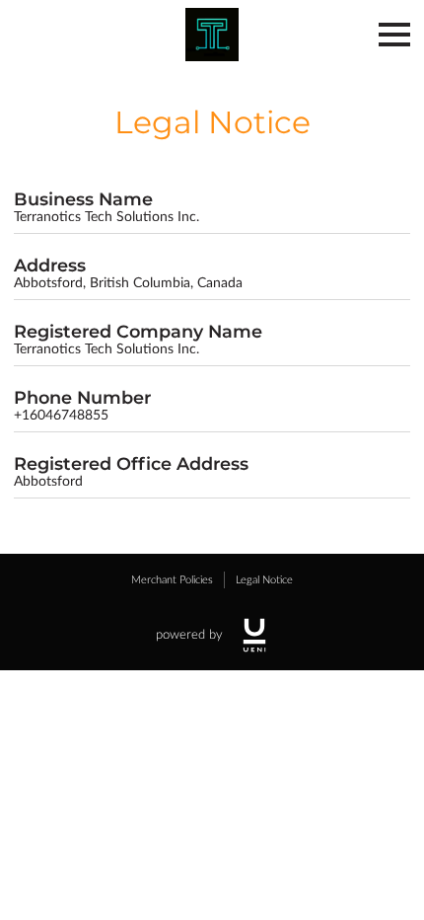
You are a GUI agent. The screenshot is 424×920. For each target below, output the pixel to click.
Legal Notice (264, 580)
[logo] (254, 635)
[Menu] (394, 34)
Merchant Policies (172, 580)
